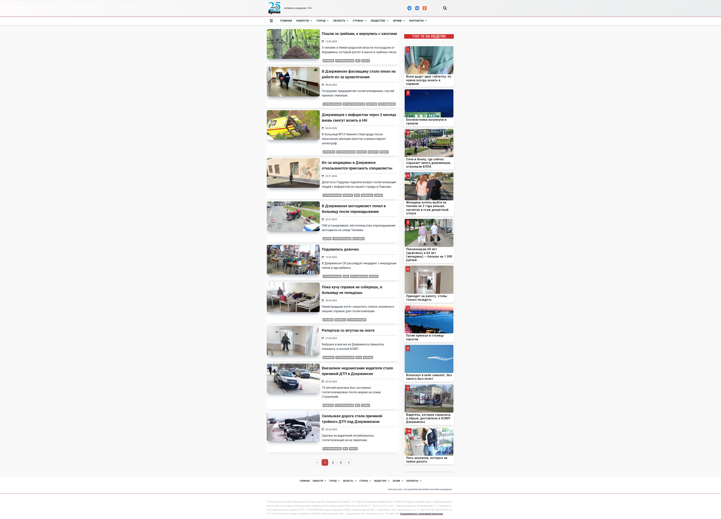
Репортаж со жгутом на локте (348, 330)
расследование (387, 104)
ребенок (374, 276)
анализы (328, 320)
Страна (358, 20)
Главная (286, 20)
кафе (345, 276)
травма (365, 405)
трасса (353, 449)
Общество (378, 20)
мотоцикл (358, 239)
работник (371, 104)
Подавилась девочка (340, 249)
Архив (397, 20)
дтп (357, 405)
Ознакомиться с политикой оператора (421, 513)
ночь (358, 357)
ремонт (384, 152)
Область (339, 20)
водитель (328, 405)
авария (327, 239)
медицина (367, 195)
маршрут (373, 152)
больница (340, 320)
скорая (378, 195)
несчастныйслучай (353, 104)
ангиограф (329, 152)
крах (357, 195)
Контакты (416, 20)
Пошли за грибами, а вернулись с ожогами (359, 33)
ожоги (365, 61)
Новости (302, 20)
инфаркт (361, 152)
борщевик (328, 61)
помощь (368, 357)
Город (321, 20)
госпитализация (345, 61)
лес (358, 61)
